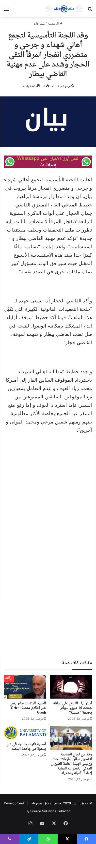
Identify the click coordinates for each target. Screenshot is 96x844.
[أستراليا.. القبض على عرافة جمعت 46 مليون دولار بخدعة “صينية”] (71, 686)
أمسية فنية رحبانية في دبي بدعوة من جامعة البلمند (26, 746)
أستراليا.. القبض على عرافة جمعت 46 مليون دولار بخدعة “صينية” (72, 708)
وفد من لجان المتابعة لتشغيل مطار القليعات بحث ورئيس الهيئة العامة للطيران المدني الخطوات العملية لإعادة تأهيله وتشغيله (71, 764)
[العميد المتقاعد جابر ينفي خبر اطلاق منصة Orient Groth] (25, 686)
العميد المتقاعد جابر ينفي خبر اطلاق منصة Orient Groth (28, 708)
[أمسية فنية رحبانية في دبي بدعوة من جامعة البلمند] (25, 732)
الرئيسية (54, 23)
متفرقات (39, 23)
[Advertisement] (48, 488)
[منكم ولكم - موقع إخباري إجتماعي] (64, 8)
